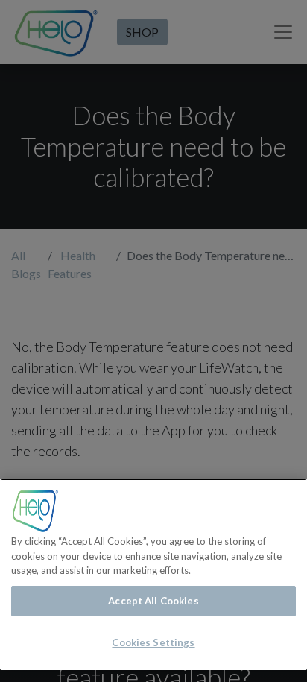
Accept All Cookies (153, 601)
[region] (153, 574)
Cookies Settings (153, 642)
